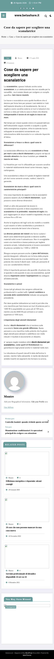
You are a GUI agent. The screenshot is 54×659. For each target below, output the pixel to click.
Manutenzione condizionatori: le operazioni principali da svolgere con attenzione (23, 431)
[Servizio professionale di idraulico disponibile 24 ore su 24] (27, 556)
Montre (20, 58)
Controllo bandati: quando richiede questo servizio (26, 422)
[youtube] (33, 8)
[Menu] (3, 15)
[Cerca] (46, 16)
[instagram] (30, 8)
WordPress (28, 653)
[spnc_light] (50, 16)
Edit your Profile (37, 402)
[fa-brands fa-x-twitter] (24, 8)
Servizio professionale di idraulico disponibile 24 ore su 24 (21, 575)
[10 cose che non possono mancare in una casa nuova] (27, 510)
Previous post (9, 419)
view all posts (9, 407)
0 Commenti (10, 63)
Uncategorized (10, 607)
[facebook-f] (21, 8)
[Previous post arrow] (48, 420)
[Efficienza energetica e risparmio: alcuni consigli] (27, 463)
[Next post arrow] (48, 431)
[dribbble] (27, 8)
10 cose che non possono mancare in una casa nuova (24, 529)
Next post (8, 427)
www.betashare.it (27, 15)
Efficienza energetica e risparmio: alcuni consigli (23, 482)
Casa (7, 58)
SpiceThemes (27, 655)
